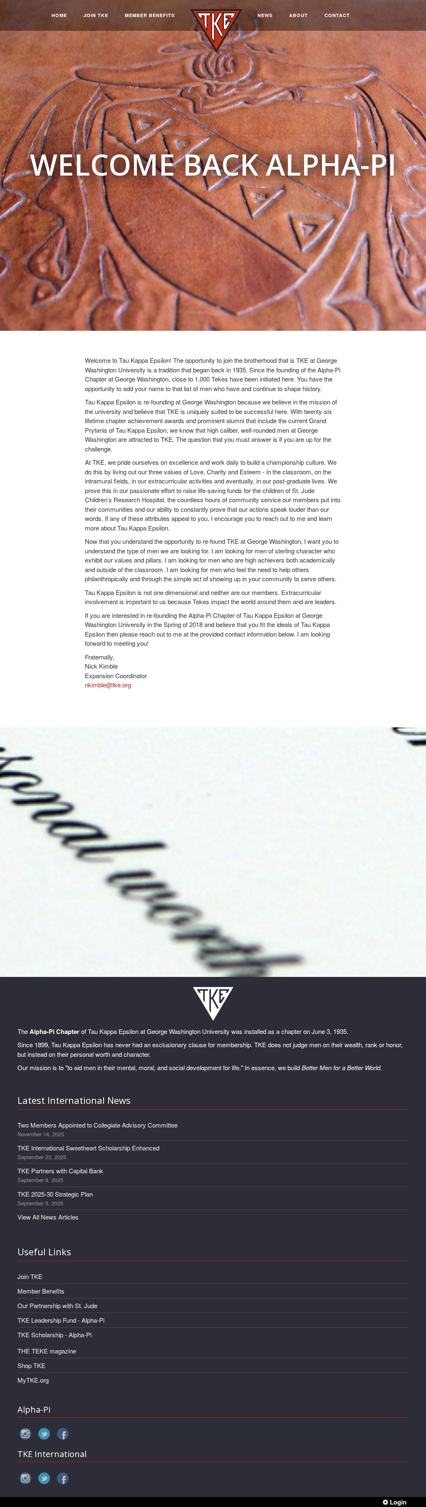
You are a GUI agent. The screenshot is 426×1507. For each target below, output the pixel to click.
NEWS (265, 15)
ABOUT (298, 15)
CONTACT (337, 15)
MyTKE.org (33, 1380)
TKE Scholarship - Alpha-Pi (54, 1334)
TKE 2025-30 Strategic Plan (55, 1194)
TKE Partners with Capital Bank (60, 1170)
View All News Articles (48, 1216)
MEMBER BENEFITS (150, 15)
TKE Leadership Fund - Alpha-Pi (60, 1320)
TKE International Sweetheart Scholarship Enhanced (88, 1147)
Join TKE (29, 1276)
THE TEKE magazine (46, 1350)
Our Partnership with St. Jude (57, 1305)
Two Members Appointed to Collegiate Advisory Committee (97, 1124)
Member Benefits (40, 1290)
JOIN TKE (96, 15)
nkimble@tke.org (108, 684)
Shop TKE (31, 1365)
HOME (59, 15)
